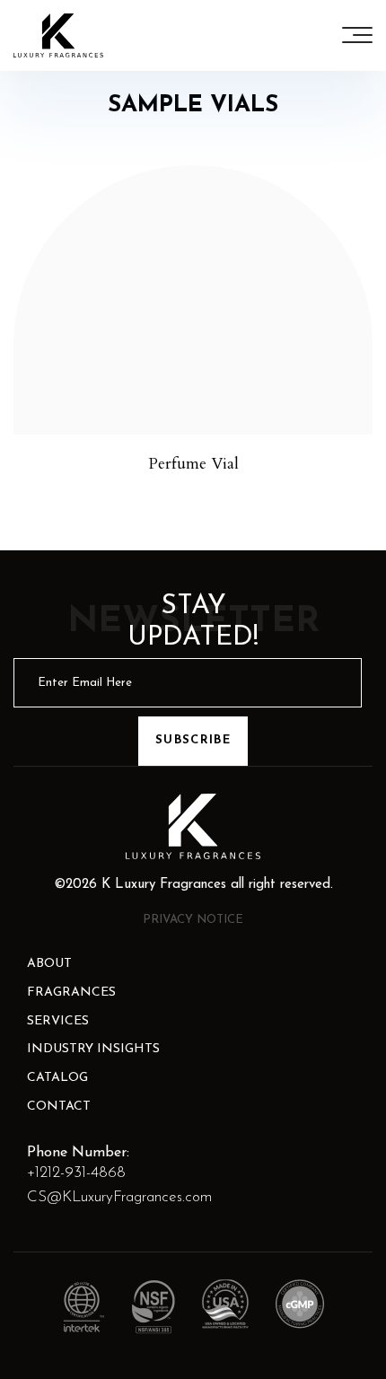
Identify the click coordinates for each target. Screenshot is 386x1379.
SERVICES (58, 1021)
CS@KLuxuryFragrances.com (119, 1197)
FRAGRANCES (71, 992)
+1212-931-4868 (76, 1173)
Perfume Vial (193, 464)
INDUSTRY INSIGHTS (93, 1049)
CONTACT (59, 1106)
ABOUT (49, 964)
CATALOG (57, 1078)
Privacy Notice (193, 920)
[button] (357, 35)
